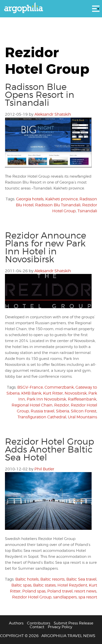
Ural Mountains (82, 417)
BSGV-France (30, 387)
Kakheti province (61, 199)
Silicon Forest (83, 411)
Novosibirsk (76, 393)
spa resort (87, 597)
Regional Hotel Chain (32, 405)
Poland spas (34, 591)
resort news (85, 591)
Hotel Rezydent (72, 585)
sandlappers (65, 597)
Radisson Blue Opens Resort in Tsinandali (39, 94)
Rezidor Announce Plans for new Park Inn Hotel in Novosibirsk (45, 247)
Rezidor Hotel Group (31, 597)
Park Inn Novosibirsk (46, 399)
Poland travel (60, 591)
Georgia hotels (30, 199)
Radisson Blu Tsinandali (57, 205)
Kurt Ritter (53, 393)
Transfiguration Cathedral (42, 417)
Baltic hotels (27, 579)
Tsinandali (87, 211)
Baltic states (44, 585)
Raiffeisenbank (82, 399)
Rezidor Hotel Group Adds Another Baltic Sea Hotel (49, 449)
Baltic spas (21, 585)
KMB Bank (31, 393)
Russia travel (42, 411)
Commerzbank (59, 387)
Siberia (62, 411)
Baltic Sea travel (81, 579)
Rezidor (61, 405)
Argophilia (51, 8)
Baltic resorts (52, 579)
